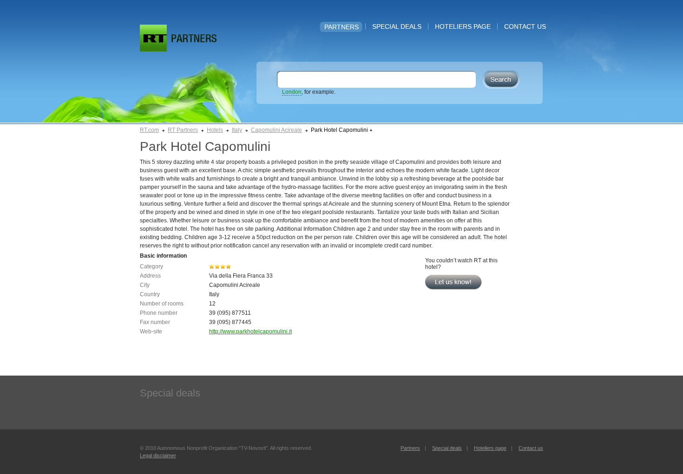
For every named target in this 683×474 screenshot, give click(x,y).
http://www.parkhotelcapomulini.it (250, 331)
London (292, 92)
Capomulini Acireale (276, 130)
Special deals (396, 26)
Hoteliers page (463, 26)
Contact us (525, 26)
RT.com (149, 130)
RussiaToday (153, 38)
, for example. (308, 92)
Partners (341, 27)
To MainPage (194, 38)
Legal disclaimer (158, 455)
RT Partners (183, 130)
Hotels (215, 130)
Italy (237, 130)
